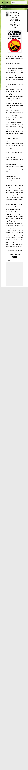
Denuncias (17, 254)
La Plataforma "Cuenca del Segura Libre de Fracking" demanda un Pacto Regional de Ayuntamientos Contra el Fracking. (14, 19)
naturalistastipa (14, 252)
